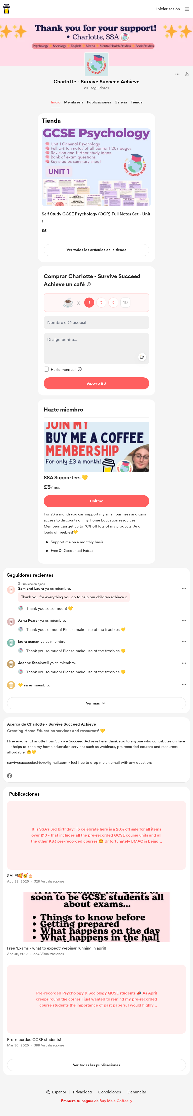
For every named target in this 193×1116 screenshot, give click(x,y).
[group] (96, 488)
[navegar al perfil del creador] (96, 64)
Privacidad (82, 1092)
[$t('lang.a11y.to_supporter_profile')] (20, 608)
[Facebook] (9, 775)
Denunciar (136, 1092)
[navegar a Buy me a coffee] (6, 9)
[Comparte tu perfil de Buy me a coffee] (186, 74)
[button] (187, 9)
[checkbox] (60, 369)
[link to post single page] (96, 843)
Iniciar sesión (168, 9)
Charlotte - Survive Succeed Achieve (96, 82)
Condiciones (109, 1092)
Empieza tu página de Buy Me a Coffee (94, 1101)
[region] (96, 187)
